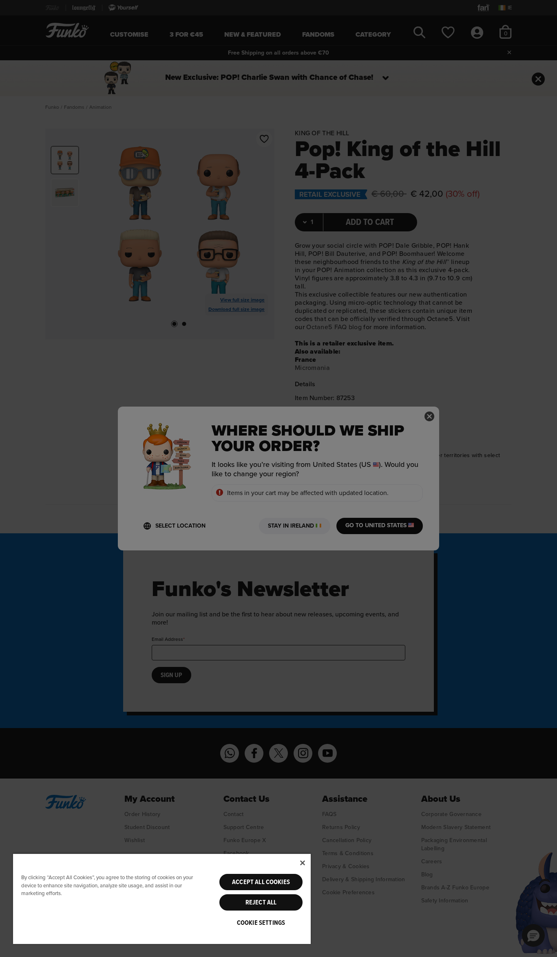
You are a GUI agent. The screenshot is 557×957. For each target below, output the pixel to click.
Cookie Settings (261, 923)
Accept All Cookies (261, 882)
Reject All (261, 902)
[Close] (302, 862)
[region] (162, 898)
